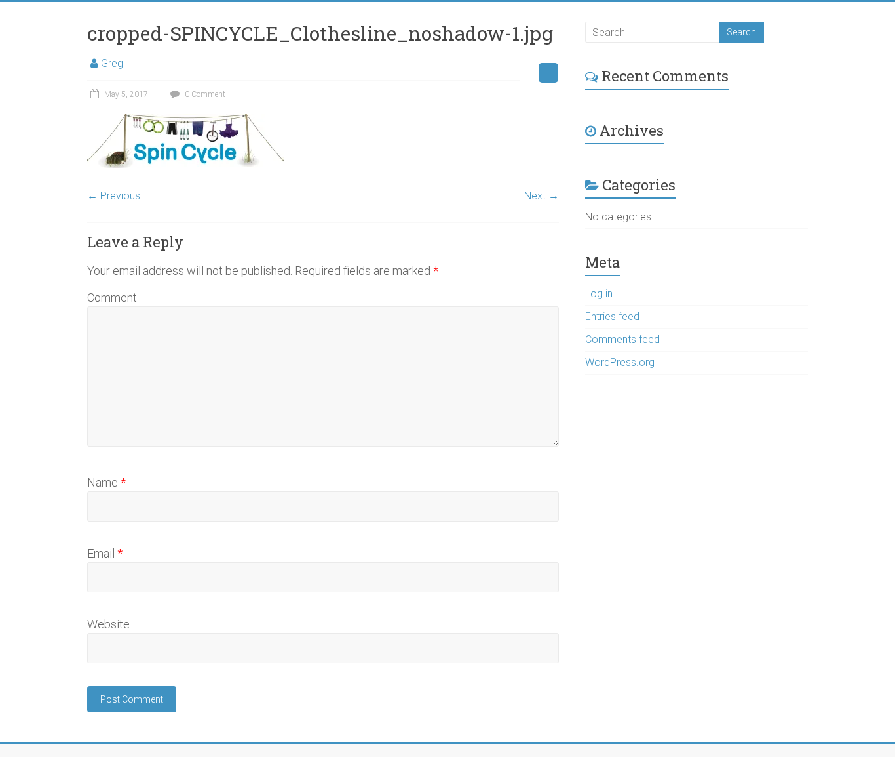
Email (105, 553)
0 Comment (204, 94)
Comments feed (622, 339)
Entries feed (612, 316)
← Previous (113, 196)
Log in (599, 293)
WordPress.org (620, 362)
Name (106, 482)
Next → (541, 196)
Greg (112, 63)
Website (108, 624)
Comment (112, 297)
